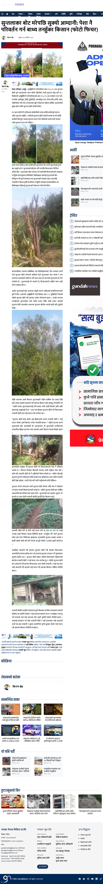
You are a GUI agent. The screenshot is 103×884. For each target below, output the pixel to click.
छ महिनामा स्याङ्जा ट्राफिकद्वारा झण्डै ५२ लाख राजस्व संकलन (53, 741)
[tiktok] (101, 878)
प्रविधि (63, 14)
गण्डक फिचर (38, 15)
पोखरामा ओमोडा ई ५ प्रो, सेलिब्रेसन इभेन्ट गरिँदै (31, 740)
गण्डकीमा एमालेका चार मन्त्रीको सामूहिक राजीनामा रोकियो (52, 771)
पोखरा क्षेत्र (30, 15)
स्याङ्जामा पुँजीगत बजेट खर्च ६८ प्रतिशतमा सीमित (32, 719)
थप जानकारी (42, 866)
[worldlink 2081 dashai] (37, 83)
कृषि (71, 14)
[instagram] (88, 878)
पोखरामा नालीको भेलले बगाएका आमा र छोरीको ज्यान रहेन (20, 771)
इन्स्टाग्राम (58, 644)
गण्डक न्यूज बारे (85, 835)
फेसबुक (48, 644)
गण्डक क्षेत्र (20, 15)
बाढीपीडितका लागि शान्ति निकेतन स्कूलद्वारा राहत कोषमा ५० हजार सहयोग (64, 814)
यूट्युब (3, 647)
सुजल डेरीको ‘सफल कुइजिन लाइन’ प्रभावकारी (13, 812)
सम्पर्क (82, 838)
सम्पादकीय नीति (85, 845)
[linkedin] (97, 878)
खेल (87, 14)
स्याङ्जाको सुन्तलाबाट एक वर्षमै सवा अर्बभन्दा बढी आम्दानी (53, 720)
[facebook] (80, 878)
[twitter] (84, 878)
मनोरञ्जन (79, 14)
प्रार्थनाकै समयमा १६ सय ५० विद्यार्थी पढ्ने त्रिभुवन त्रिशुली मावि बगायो (52, 760)
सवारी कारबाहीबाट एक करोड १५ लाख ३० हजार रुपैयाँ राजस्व (10, 741)
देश (13, 14)
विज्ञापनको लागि (85, 842)
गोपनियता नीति (85, 849)
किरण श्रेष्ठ (18, 686)
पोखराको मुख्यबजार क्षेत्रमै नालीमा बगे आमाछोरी (19, 760)
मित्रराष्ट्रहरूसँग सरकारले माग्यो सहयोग (90, 812)
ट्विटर (53, 644)
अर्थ (56, 14)
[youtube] (92, 878)
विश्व (94, 14)
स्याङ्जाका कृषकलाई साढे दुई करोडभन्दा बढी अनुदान (10, 720)
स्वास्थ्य (47, 14)
